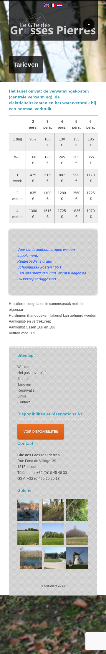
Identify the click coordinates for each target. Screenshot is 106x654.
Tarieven (24, 385)
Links (21, 396)
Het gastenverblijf (31, 373)
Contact (23, 402)
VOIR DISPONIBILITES (41, 431)
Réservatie (26, 390)
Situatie (23, 379)
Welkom (23, 367)
